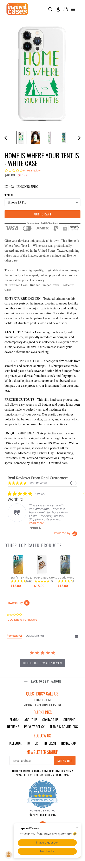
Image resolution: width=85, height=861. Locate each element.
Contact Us (50, 719)
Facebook (15, 743)
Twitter (32, 743)
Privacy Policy (34, 726)
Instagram (68, 743)
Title (9, 195)
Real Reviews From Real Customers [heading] (38, 478)
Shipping (69, 719)
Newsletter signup (42, 752)
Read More (36, 523)
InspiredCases (48, 815)
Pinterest (49, 743)
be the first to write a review (42, 663)
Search (14, 719)
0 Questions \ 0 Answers (22, 619)
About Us (30, 719)
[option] (21, 137)
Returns (13, 726)
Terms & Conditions (64, 726)
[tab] (14, 636)
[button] (71, 483)
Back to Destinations (45, 681)
